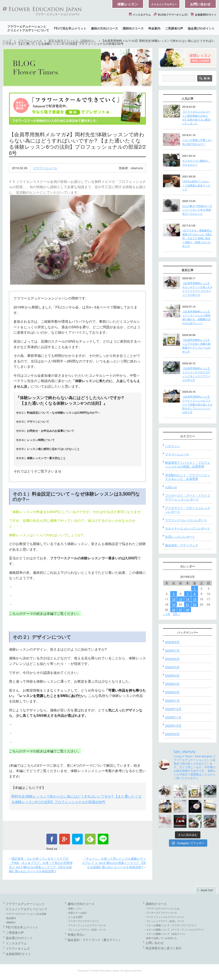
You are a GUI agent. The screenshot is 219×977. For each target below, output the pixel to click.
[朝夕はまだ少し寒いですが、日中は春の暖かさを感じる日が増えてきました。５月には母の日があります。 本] (180, 806)
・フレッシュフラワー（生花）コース (86, 929)
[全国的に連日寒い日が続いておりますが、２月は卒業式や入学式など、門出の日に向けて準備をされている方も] (195, 806)
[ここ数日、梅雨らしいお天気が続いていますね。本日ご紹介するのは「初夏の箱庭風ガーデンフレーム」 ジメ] (195, 791)
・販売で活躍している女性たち (160, 938)
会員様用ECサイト (205, 14)
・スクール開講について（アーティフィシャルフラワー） (174, 929)
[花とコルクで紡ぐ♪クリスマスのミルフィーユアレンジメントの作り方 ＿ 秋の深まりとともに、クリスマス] (210, 821)
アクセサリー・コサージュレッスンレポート (187, 510)
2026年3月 (172, 684)
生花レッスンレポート (180, 536)
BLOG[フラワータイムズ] (172, 14)
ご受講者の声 (174, 28)
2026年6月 (172, 659)
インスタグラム (141, 14)
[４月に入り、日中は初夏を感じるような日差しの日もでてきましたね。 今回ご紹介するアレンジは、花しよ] (165, 806)
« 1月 (166, 614)
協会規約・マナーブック (181, 545)
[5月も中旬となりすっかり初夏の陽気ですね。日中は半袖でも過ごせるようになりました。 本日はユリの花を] (210, 791)
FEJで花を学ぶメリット (70, 28)
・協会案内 (10, 918)
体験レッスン (127, 3)
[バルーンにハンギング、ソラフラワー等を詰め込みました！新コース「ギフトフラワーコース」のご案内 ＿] (195, 821)
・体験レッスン (74, 908)
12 (173, 599)
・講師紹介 (10, 922)
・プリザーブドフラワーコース (82, 921)
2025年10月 (173, 725)
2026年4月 (172, 675)
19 (173, 604)
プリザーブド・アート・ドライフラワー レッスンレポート (187, 497)
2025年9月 (172, 734)
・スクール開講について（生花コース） (165, 933)
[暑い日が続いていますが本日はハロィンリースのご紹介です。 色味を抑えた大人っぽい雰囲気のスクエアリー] (165, 791)
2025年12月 (173, 709)
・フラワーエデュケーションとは (161, 908)
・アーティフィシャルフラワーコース (86, 925)
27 (180, 610)
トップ (7, 40)
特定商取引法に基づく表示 (164, 948)
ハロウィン (172, 446)
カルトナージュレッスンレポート (187, 528)
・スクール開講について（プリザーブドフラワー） (171, 925)
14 (187, 599)
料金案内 (154, 28)
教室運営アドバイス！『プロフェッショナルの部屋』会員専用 (187, 464)
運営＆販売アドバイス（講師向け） (72, 40)
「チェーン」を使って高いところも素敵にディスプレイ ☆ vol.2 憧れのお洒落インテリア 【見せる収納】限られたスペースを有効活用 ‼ (114, 862)
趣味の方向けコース (104, 28)
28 (187, 610)
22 (194, 604)
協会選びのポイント (201, 28)
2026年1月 (172, 700)
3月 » (176, 614)
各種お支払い (77, 934)
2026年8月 (172, 642)
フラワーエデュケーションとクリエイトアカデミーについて (28, 28)
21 (187, 604)
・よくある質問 (74, 917)
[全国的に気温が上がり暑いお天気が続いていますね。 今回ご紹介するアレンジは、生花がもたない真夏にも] (180, 791)
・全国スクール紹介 (76, 912)
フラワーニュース (30, 40)
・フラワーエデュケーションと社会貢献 (25, 913)
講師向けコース (133, 28)
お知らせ (171, 487)
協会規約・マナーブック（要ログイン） (94, 940)
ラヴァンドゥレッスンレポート (186, 520)
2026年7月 (172, 650)
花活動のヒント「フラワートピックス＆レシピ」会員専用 (187, 477)
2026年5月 (172, 667)
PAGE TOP (207, 890)
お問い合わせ (200, 3)
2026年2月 (172, 692)
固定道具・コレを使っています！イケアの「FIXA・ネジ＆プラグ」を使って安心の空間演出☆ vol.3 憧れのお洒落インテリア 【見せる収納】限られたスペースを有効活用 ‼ (41, 864)
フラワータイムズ (18, 948)
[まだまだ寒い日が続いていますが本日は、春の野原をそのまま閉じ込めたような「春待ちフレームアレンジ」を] (210, 806)
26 (173, 610)
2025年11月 (173, 717)
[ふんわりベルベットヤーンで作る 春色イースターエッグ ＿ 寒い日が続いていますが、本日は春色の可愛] (165, 821)
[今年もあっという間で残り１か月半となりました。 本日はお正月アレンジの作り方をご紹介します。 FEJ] (180, 821)
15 (194, 599)
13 (180, 599)
